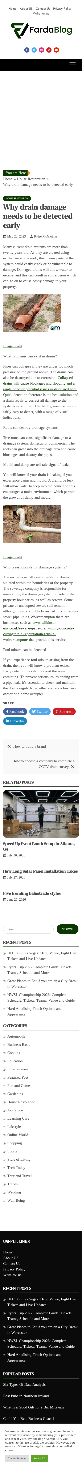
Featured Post (17, 1077)
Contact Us (43, 8)
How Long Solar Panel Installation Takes (40, 871)
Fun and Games (19, 1085)
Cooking (13, 1053)
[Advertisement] (41, 114)
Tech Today (16, 1167)
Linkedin (16, 721)
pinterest (49, 50)
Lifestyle (14, 1126)
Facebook (16, 711)
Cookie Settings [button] (17, 1458)
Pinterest (65, 711)
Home (12, 8)
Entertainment (18, 1069)
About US (26, 8)
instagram (41, 50)
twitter (34, 50)
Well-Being (16, 1200)
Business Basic (18, 1044)
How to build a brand (29, 746)
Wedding (14, 1192)
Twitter (42, 711)
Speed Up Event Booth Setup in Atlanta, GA (39, 846)
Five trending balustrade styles (32, 893)
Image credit (12, 346)
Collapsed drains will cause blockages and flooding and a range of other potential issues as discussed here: (40, 383)
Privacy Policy (62, 8)
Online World (17, 1135)
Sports (12, 1151)
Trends (12, 1184)
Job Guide (15, 1110)
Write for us (41, 13)
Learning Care (18, 1118)
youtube (56, 50)
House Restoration (17, 198)
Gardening (15, 1094)
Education (15, 1061)
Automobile (16, 1036)
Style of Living (18, 1159)
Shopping (14, 1143)
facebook (26, 50)
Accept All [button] (39, 1458)
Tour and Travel (19, 1176)
